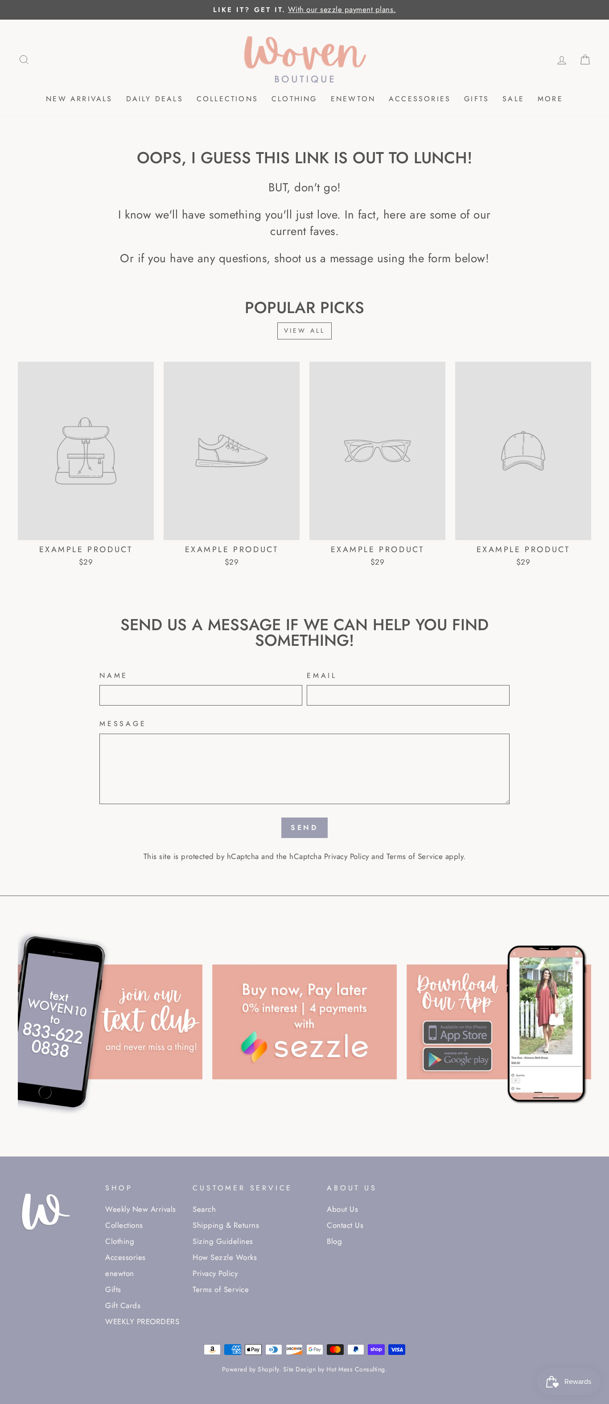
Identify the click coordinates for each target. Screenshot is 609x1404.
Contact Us (345, 1225)
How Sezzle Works (225, 1257)
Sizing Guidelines (223, 1241)
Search (204, 1209)
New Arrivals (79, 99)
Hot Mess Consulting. (356, 1369)
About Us (342, 1209)
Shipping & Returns (226, 1225)
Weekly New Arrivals (140, 1209)
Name (113, 676)
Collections (227, 99)
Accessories (420, 99)
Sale (513, 99)
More (550, 99)
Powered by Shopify (250, 1369)
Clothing (294, 99)
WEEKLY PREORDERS (142, 1321)
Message (123, 724)
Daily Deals (154, 99)
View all (304, 330)
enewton (353, 99)
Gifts (476, 99)
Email (322, 676)
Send (304, 827)
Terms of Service (415, 856)
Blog (334, 1241)
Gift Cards (122, 1305)
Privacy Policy (346, 856)
